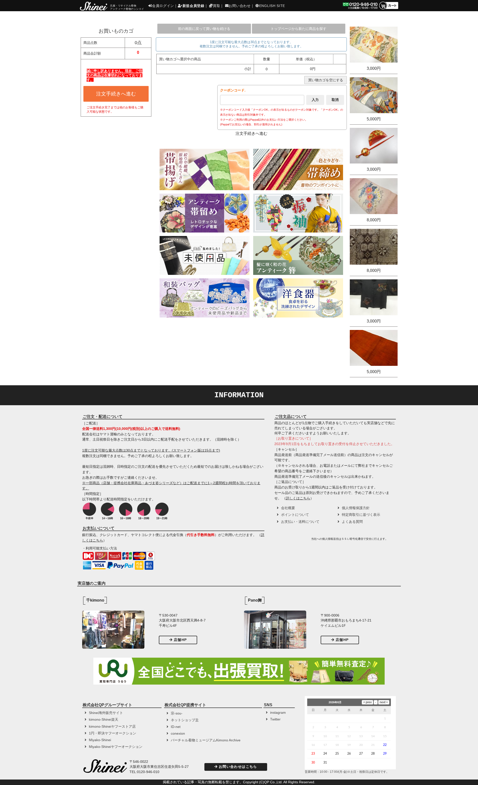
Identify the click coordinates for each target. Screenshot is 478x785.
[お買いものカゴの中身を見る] (388, 8)
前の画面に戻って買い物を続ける (204, 29)
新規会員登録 (193, 6)
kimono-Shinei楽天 (103, 719)
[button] (292, 540)
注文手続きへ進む (116, 93)
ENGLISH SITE (272, 6)
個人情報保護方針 (356, 508)
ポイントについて (295, 515)
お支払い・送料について (300, 522)
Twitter (275, 719)
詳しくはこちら (298, 498)
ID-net (175, 727)
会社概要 (288, 508)
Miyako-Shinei (100, 740)
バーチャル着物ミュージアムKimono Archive (205, 740)
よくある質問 (352, 522)
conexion (178, 733)
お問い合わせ (239, 6)
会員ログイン (163, 6)
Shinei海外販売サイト (106, 713)
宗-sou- (176, 713)
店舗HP (180, 640)
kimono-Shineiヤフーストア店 (112, 726)
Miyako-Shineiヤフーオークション (115, 747)
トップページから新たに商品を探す (298, 29)
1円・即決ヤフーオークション (112, 733)
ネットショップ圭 (185, 720)
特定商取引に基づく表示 (361, 515)
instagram (278, 712)
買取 (216, 6)
